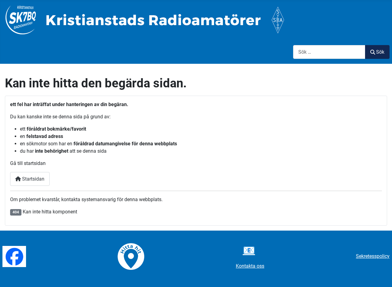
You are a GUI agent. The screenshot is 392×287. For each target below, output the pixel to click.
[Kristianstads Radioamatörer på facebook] (14, 256)
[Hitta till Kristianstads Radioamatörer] (131, 256)
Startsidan (32, 179)
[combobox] (329, 52)
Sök (380, 52)
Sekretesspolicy (373, 256)
